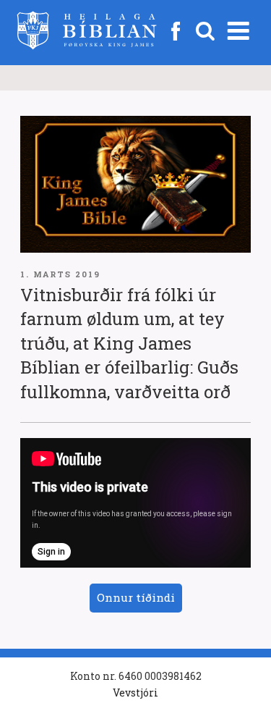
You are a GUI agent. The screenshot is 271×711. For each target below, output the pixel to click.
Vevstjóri (135, 692)
